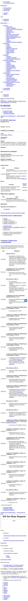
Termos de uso (6, 596)
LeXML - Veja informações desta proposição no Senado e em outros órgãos (13, 566)
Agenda (8, 44)
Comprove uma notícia (11, 80)
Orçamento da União (11, 67)
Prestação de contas (10, 84)
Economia (8, 33)
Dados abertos (9, 85)
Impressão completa (7, 112)
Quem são (8, 56)
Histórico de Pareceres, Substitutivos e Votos (13, 227)
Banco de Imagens (10, 78)
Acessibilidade (6, 9)
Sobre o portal (6, 595)
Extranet (5, 599)
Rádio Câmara (9, 75)
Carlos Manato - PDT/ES (6, 135)
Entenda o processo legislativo (13, 70)
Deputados (5, 55)
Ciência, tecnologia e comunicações (14, 29)
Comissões (8, 64)
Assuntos (5, 25)
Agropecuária (9, 26)
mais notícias (3, 543)
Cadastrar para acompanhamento (8, 116)
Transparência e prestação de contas (11, 82)
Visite (7, 53)
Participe (8, 71)
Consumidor (9, 30)
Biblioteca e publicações (11, 48)
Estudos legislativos (10, 66)
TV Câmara (9, 76)
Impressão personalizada (9, 113)
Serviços (8, 46)
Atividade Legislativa (8, 60)
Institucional (6, 43)
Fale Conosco (6, 10)
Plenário (8, 62)
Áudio (7, 555)
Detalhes (8, 557)
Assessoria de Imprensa (11, 79)
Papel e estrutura (10, 51)
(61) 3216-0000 (20, 577)
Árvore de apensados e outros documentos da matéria (13, 213)
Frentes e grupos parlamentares (13, 58)
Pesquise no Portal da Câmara (7, 98)
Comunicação (6, 73)
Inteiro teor (12, 120)
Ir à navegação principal (8, 3)
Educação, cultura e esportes (12, 34)
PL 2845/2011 (5, 105)
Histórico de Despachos (8, 223)
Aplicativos (6, 597)
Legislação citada (7, 226)
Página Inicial (4, 101)
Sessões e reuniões (10, 65)
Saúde (7, 39)
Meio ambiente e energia (11, 35)
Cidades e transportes (11, 28)
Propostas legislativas (11, 61)
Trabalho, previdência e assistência (14, 42)
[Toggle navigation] (7, 23)
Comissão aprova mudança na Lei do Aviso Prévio (14, 535)
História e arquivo (10, 52)
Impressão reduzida (7, 111)
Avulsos (5, 218)
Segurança (8, 40)
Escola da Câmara (10, 49)
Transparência (9, 83)
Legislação (8, 69)
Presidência (8, 47)
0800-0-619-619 (15, 576)
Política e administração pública (13, 37)
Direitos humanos (10, 31)
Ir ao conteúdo (6, 1)
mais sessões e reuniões (6, 559)
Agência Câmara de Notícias (12, 74)
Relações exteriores (10, 38)
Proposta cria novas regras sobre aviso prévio (13, 540)
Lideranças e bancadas (11, 57)
